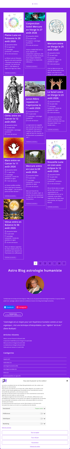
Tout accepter (35, 432)
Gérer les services (6, 427)
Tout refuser (35, 437)
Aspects (30, 41)
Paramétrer (35, 442)
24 (59, 263)
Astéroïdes (10, 130)
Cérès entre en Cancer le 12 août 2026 (13, 118)
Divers (5, 372)
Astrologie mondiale (8, 369)
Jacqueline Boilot (12, 45)
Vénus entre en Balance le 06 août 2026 (13, 224)
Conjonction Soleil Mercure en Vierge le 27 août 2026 (34, 28)
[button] (67, 381)
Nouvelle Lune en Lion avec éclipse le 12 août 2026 (55, 166)
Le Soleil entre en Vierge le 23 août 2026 (55, 95)
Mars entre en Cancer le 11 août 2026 (12, 163)
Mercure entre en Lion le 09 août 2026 (34, 169)
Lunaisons (16, 51)
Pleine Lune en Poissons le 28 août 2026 (13, 38)
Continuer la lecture (10, 73)
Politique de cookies (35, 446)
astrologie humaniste (9, 366)
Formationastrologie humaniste (13, 314)
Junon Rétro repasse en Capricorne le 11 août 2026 (33, 103)
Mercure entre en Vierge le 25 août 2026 (55, 46)
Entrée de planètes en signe (10, 376)
